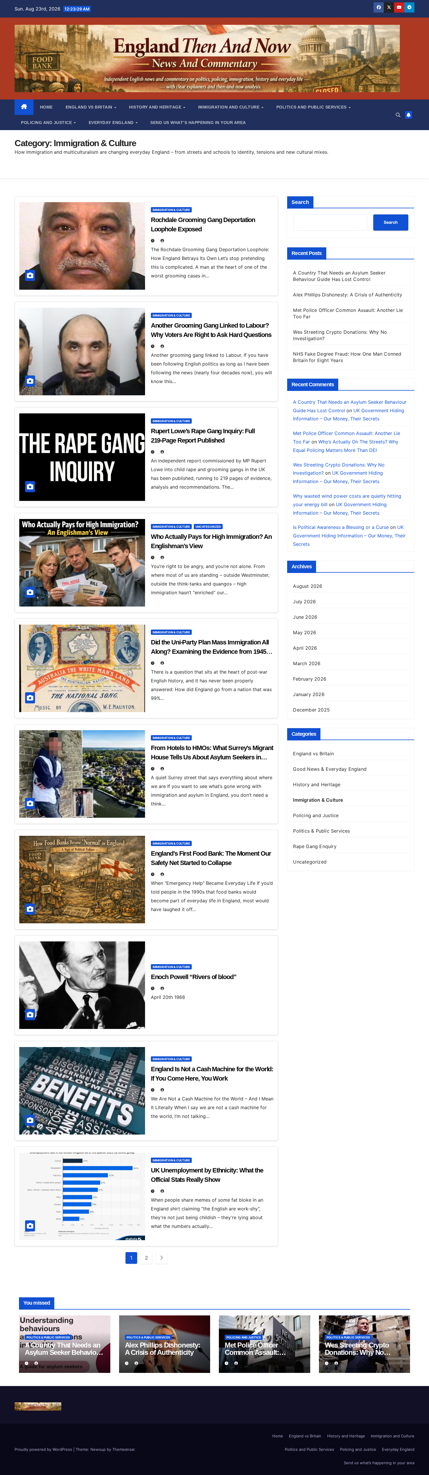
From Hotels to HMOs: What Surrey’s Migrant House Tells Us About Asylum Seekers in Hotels (212, 757)
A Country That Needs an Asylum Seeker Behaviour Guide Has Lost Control (63, 1352)
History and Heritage (156, 107)
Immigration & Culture (171, 210)
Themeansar (123, 1449)
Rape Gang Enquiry (314, 846)
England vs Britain (90, 107)
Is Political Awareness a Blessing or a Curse (341, 527)
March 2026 (306, 663)
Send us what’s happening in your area (198, 122)
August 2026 (307, 586)
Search (300, 202)
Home (46, 107)
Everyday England (112, 122)
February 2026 (309, 679)
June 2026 (305, 617)
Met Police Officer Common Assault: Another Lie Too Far (255, 1352)
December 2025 (311, 710)
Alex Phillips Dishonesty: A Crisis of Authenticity (347, 295)
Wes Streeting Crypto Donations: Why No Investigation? (357, 1352)
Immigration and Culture (229, 107)
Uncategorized (208, 526)
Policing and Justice (47, 122)
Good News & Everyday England (330, 769)
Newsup (98, 1449)
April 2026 (305, 648)
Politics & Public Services (321, 831)
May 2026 (304, 632)
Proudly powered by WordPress (44, 1449)
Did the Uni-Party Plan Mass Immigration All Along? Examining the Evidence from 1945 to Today (212, 652)
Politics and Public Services (312, 107)
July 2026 (304, 601)
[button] (398, 115)
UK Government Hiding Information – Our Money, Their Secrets (349, 535)
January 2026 (308, 694)
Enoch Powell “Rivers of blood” (193, 977)
